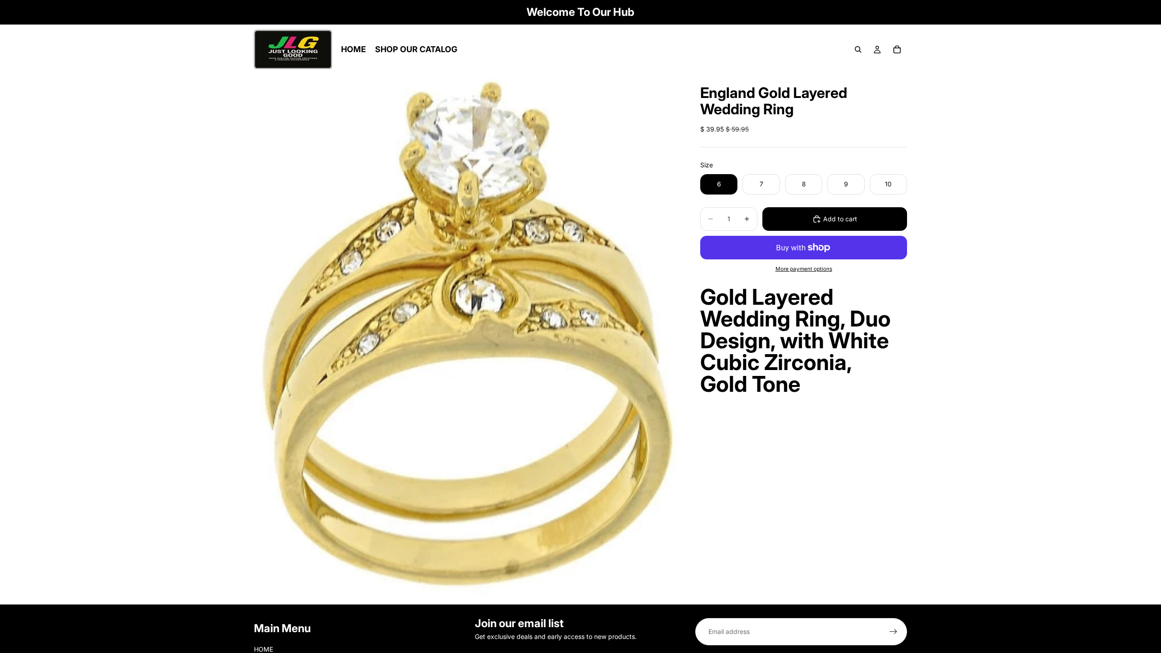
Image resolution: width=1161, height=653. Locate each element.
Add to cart (840, 219)
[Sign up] (893, 631)
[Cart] (897, 49)
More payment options (804, 269)
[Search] (858, 49)
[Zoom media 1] (466, 339)
